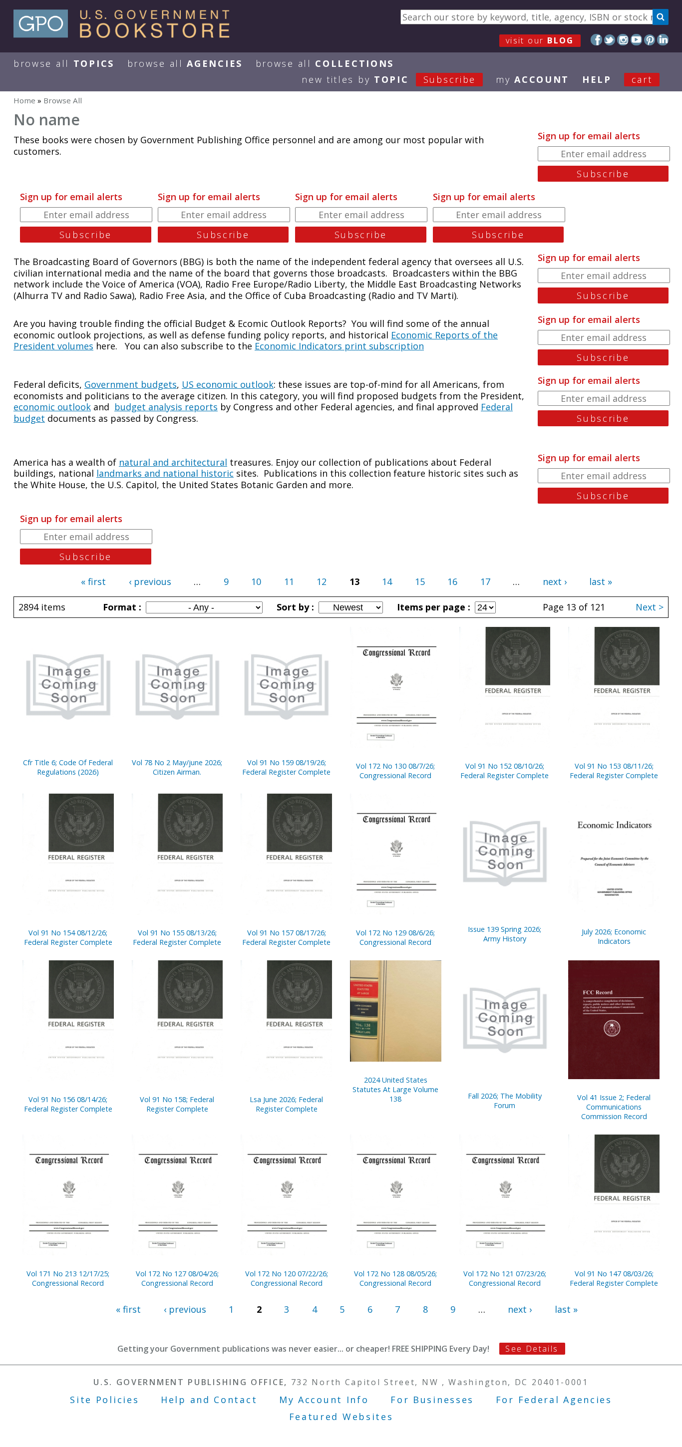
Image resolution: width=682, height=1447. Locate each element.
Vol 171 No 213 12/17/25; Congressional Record (67, 1278)
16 (452, 581)
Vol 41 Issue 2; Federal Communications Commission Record (614, 1107)
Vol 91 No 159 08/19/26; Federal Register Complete (286, 767)
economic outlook (52, 407)
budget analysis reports (166, 407)
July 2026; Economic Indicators (614, 936)
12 (322, 581)
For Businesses (432, 1400)
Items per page (432, 607)
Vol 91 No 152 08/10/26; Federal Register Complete (504, 770)
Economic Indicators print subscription (339, 346)
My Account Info (324, 1400)
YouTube (636, 39)
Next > (650, 607)
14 (387, 581)
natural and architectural (173, 462)
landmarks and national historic (165, 473)
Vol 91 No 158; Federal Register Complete (177, 1104)
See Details (531, 1348)
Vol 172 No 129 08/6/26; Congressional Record (395, 937)
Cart (642, 79)
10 (256, 581)
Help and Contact (209, 1400)
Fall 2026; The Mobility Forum (505, 1100)
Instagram (623, 39)
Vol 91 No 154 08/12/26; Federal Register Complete (68, 937)
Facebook (596, 39)
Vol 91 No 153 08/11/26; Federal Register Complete (614, 770)
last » (600, 581)
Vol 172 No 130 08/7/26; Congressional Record (395, 770)
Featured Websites (341, 1417)
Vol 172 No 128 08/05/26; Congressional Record (395, 1278)
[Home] (126, 34)
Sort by (294, 607)
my (532, 79)
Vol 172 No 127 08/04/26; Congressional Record (177, 1278)
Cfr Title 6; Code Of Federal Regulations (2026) (68, 767)
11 (289, 581)
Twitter (610, 39)
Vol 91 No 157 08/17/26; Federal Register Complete (286, 937)
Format (121, 607)
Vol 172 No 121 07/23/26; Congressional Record (504, 1278)
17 (485, 581)
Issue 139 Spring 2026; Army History (504, 933)
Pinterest (650, 39)
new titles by (389, 79)
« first (93, 581)
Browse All (63, 63)
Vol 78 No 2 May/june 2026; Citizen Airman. (177, 767)
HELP (597, 79)
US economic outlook (228, 384)
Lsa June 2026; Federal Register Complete (286, 1104)
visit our (540, 40)
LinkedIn (663, 39)
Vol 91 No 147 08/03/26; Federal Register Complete (614, 1278)
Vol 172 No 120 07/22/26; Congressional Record (286, 1278)
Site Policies (104, 1400)
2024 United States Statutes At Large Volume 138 (395, 1089)
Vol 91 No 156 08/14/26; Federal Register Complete (68, 1104)
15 (420, 581)
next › (555, 581)
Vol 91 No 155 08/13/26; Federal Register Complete (177, 937)
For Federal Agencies (554, 1400)
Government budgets (130, 384)
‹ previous (150, 581)
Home (24, 100)
